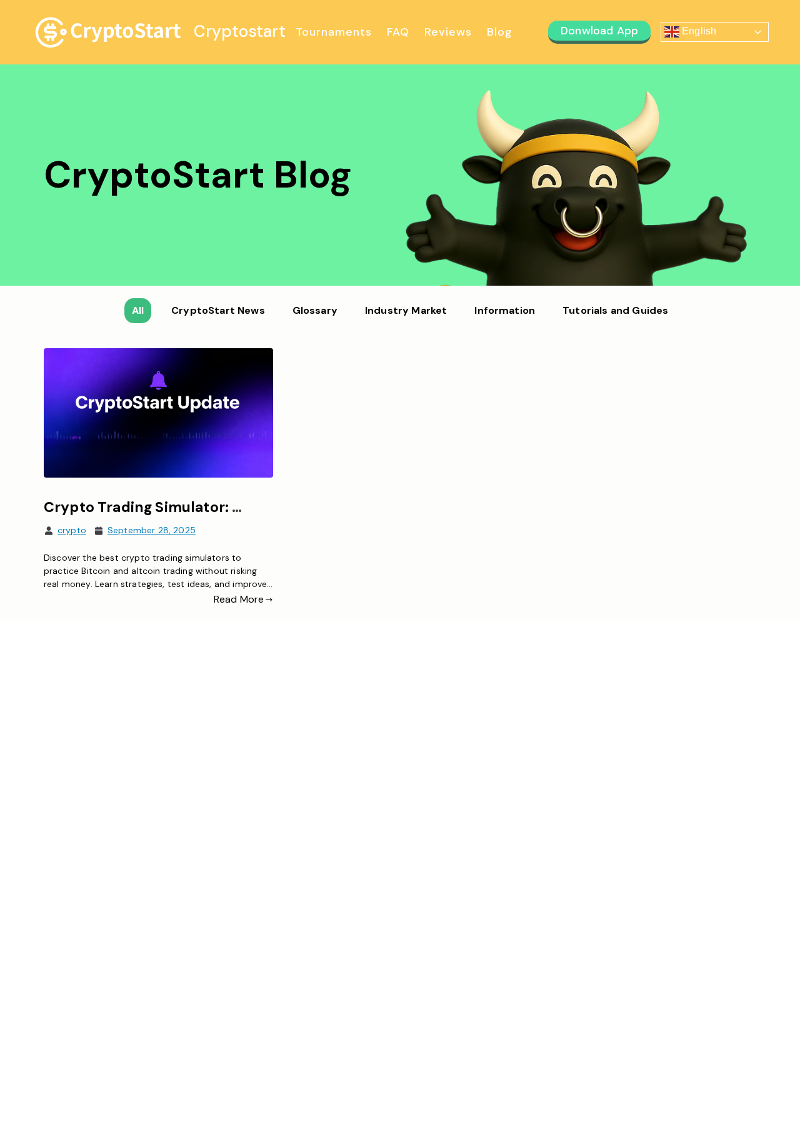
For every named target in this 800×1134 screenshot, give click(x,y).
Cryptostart (240, 31)
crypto (72, 530)
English (697, 31)
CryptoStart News (218, 310)
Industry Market (406, 310)
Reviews (448, 31)
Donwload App (599, 30)
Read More (239, 599)
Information (504, 310)
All (138, 310)
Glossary (315, 310)
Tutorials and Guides (615, 310)
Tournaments (334, 31)
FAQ (398, 31)
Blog (499, 31)
